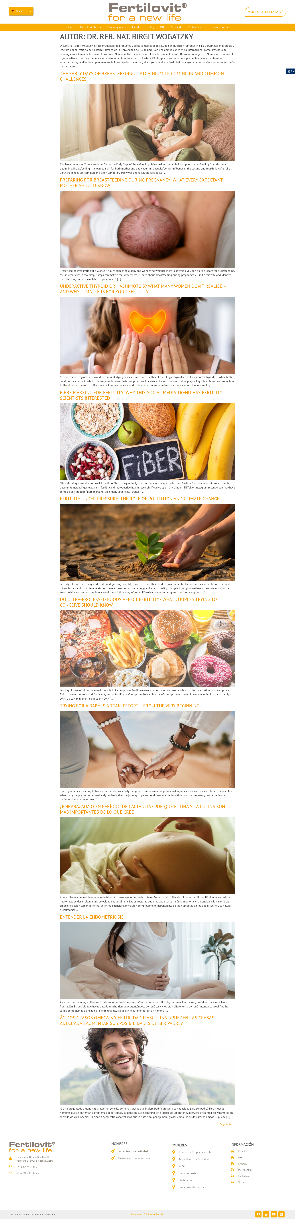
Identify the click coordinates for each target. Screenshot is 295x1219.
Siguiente (227, 1124)
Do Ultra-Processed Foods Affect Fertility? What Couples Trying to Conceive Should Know (138, 602)
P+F (162, 27)
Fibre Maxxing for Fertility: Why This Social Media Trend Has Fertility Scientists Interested (141, 395)
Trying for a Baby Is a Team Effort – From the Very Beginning (129, 706)
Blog (151, 27)
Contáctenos (217, 27)
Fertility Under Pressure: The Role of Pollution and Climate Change (139, 499)
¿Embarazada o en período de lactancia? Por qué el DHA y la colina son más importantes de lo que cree (142, 809)
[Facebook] (258, 1214)
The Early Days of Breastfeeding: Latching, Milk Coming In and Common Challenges (142, 76)
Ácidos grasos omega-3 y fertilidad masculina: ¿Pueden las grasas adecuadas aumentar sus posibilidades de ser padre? (137, 1020)
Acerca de (176, 27)
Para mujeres (115, 27)
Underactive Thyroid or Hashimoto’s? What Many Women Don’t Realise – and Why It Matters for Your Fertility (143, 289)
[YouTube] (274, 1214)
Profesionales (196, 27)
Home (70, 27)
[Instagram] (266, 1214)
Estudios (137, 27)
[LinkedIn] (281, 1214)
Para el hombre (89, 27)
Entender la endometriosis (92, 917)
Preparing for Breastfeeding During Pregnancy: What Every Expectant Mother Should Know (141, 182)
